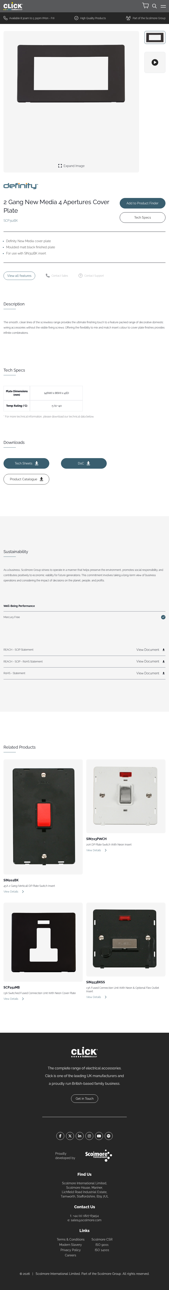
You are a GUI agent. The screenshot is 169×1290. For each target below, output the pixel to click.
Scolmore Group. (109, 1273)
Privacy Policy (71, 1250)
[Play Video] (155, 62)
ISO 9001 (102, 1244)
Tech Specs (142, 217)
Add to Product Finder (142, 203)
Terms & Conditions (70, 1239)
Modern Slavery (70, 1244)
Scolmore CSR (102, 1239)
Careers (70, 1255)
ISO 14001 (102, 1250)
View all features (19, 276)
